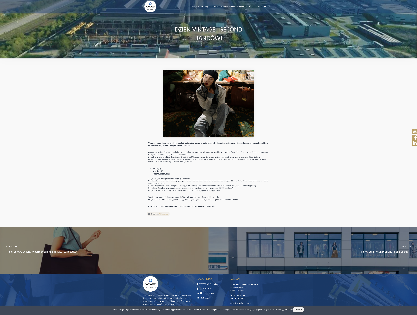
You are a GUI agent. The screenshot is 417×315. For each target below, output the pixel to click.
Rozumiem (298, 309)
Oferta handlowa (219, 7)
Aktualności (240, 7)
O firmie (191, 7)
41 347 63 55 (239, 298)
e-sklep (232, 7)
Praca (251, 7)
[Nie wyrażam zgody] (413, 311)
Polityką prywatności (284, 309)
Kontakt (260, 7)
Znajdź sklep (203, 7)
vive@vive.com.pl (244, 303)
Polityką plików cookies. (176, 309)
